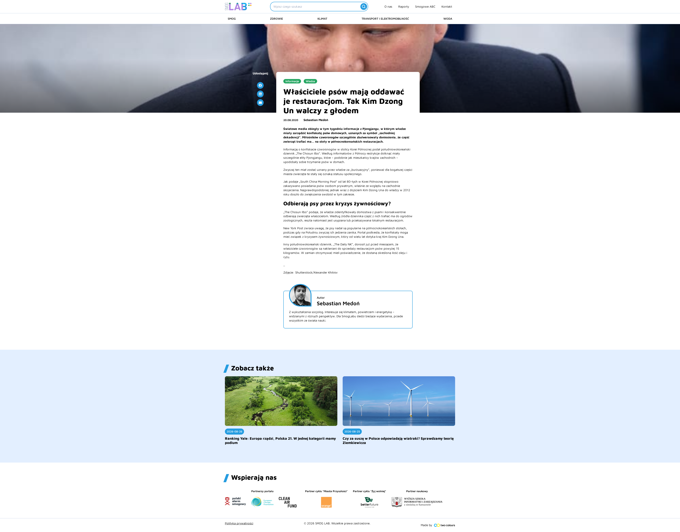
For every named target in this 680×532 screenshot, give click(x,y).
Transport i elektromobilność (385, 18)
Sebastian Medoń (316, 120)
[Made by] (444, 525)
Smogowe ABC (425, 6)
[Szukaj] (364, 6)
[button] (260, 85)
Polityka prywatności (239, 523)
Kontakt (446, 6)
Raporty (403, 6)
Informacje (292, 81)
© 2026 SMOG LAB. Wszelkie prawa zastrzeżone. (337, 523)
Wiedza (310, 81)
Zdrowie (276, 18)
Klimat (322, 18)
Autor (321, 297)
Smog (232, 18)
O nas (388, 6)
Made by (426, 525)
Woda (447, 18)
